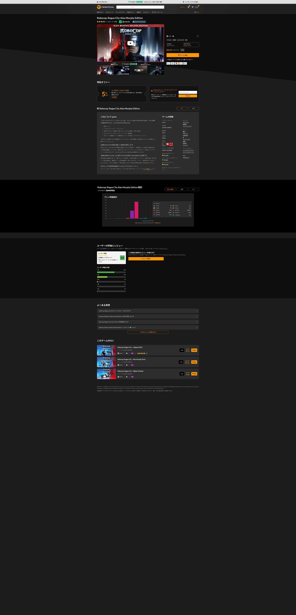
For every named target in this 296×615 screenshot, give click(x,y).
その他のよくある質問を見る (148, 332)
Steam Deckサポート (167, 153)
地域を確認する (189, 59)
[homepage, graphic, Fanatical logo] (105, 7)
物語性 (174, 40)
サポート (196, 12)
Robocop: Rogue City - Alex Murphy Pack (131, 359)
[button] (102, 2)
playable (166, 155)
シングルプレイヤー (188, 150)
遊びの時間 (170, 189)
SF (183, 137)
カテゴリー (109, 12)
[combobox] (148, 7)
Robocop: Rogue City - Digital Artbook (130, 371)
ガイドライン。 (163, 248)
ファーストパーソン (188, 152)
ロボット (185, 133)
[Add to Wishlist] (197, 36)
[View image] (105, 70)
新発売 (139, 12)
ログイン (182, 7)
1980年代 (185, 135)
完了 (193, 189)
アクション (169, 40)
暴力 (186, 40)
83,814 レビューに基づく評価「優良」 (153, 2)
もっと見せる (147, 169)
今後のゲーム (130, 12)
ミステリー (146, 12)
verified (166, 160)
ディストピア (186, 139)
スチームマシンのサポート (169, 158)
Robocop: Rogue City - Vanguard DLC (130, 347)
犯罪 (184, 141)
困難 (182, 189)
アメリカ (185, 145)
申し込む (188, 96)
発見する (99, 12)
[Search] (162, 7)
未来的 (185, 143)
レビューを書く (146, 259)
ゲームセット (119, 12)
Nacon (164, 138)
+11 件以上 (169, 150)
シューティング (180, 40)
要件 (193, 108)
